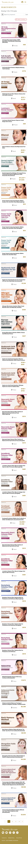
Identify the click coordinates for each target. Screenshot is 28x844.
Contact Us (4, 837)
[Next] (22, 821)
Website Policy (11, 837)
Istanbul (15, 707)
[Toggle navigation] (25, 2)
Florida (16, 45)
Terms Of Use (19, 837)
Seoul (14, 98)
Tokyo (15, 284)
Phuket (15, 72)
